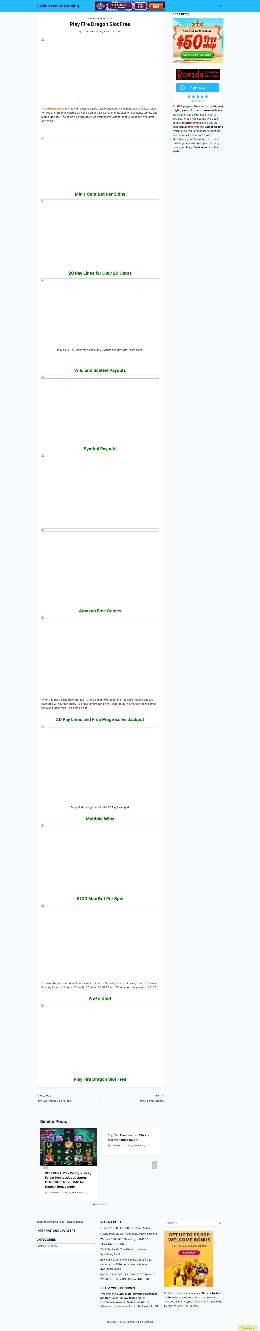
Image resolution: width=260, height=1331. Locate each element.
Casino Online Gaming (92, 31)
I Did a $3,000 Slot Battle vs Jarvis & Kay (125, 1228)
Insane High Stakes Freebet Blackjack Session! (128, 1233)
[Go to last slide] (45, 1165)
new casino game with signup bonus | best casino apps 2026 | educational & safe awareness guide (126, 1264)
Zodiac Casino (135, 1302)
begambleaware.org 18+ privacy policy (60, 1221)
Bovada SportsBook (145, 1293)
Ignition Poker (109, 1297)
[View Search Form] (220, 6)
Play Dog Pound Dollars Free (54, 1099)
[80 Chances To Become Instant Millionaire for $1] (130, 6)
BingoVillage (127, 1297)
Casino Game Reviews (100, 18)
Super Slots (124, 1293)
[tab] (94, 1204)
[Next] (154, 1165)
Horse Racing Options (151, 1099)
